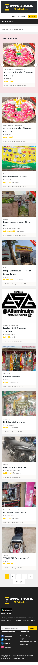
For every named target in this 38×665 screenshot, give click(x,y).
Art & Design (6, 325)
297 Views (8, 568)
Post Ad (33, 16)
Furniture (5, 510)
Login (13, 16)
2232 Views (8, 235)
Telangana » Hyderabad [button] (12, 29)
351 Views (8, 477)
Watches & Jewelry (20, 69)
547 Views (8, 284)
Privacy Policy (25, 636)
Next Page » (19, 582)
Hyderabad (7, 21)
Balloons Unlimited (11, 376)
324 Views (8, 522)
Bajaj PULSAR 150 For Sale (14, 467)
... (24, 577)
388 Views (8, 432)
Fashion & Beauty (9, 69)
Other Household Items (15, 510)
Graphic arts (14, 325)
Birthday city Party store (14, 422)
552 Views (9, 85)
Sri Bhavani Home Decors (14, 512)
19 (30, 577)
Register (23, 16)
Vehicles (5, 464)
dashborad (24, 645)
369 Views (8, 386)
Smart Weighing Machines (15, 177)
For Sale (5, 219)
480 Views (8, 186)
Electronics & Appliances (10, 174)
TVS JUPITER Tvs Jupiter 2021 (16, 558)
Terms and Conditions (28, 642)
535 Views (8, 341)
